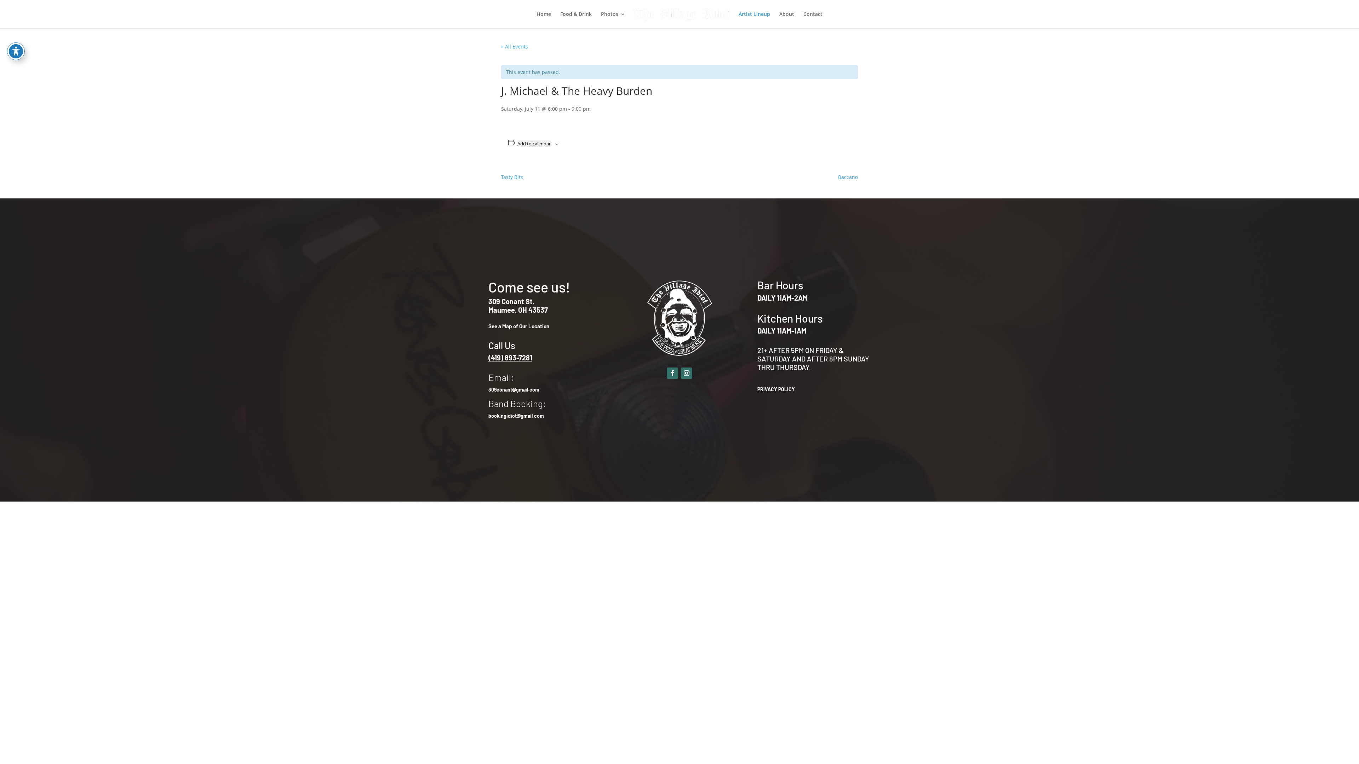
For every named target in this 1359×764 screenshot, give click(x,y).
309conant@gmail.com (513, 390)
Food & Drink (576, 14)
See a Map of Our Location (518, 326)
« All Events (514, 46)
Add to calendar (534, 143)
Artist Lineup (754, 14)
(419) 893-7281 (510, 357)
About (786, 14)
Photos (609, 14)
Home (544, 14)
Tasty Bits (512, 177)
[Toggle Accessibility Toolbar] (15, 51)
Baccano (848, 177)
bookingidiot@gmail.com (516, 416)
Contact (812, 14)
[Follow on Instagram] (686, 373)
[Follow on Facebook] (672, 373)
